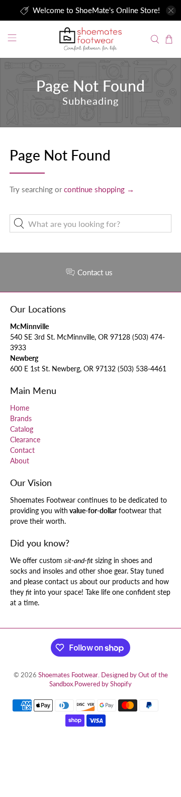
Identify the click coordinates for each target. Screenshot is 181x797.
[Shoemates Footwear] (90, 39)
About (19, 460)
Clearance (25, 439)
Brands (21, 418)
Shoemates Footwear (68, 675)
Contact (22, 450)
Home (19, 408)
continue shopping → (99, 189)
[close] (171, 11)
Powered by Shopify (103, 684)
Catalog (21, 429)
